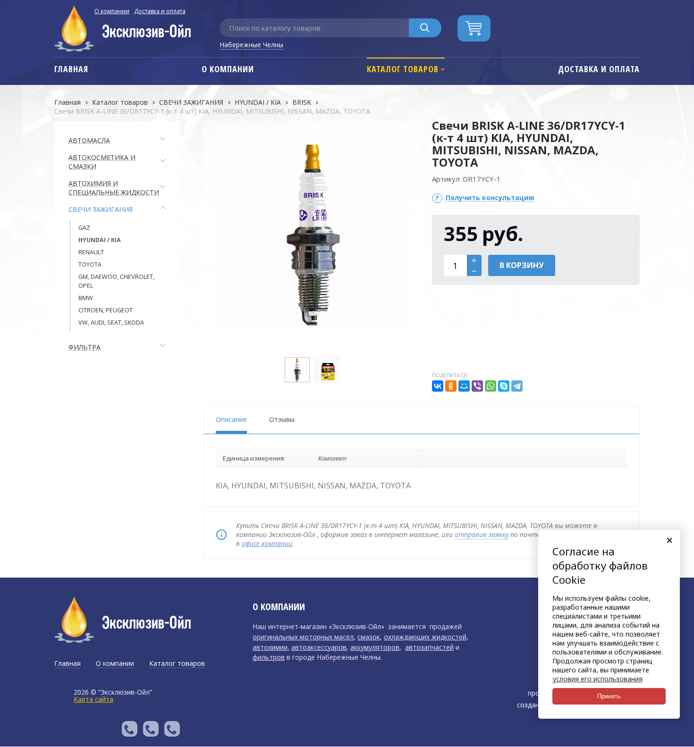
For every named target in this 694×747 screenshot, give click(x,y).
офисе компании (267, 543)
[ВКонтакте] (437, 386)
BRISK (301, 102)
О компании (111, 11)
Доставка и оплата (160, 11)
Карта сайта (93, 699)
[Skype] (503, 386)
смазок (368, 636)
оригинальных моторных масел (303, 636)
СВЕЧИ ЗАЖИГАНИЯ (191, 102)
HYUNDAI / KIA (258, 102)
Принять (609, 696)
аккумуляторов (374, 647)
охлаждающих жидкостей (425, 636)
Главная (67, 102)
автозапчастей (429, 647)
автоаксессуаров (319, 647)
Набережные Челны (251, 44)
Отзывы (282, 419)
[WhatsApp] (490, 386)
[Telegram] (517, 386)
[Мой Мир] (464, 386)
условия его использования (597, 678)
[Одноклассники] (451, 386)
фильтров (269, 657)
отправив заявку (481, 534)
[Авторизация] (689, 4)
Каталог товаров (120, 102)
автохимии (270, 647)
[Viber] (477, 386)
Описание (231, 419)
